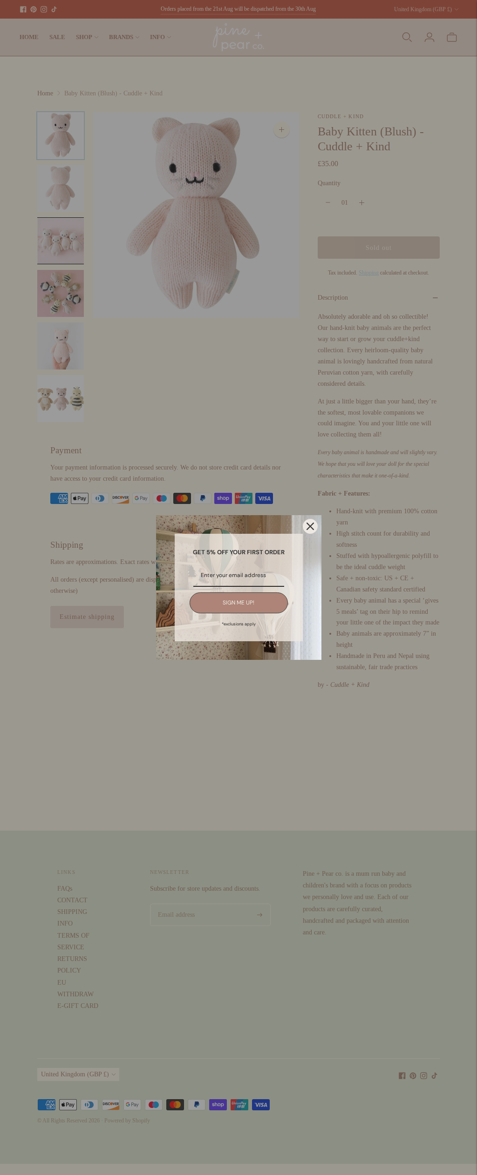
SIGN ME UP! (238, 602)
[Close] (310, 526)
